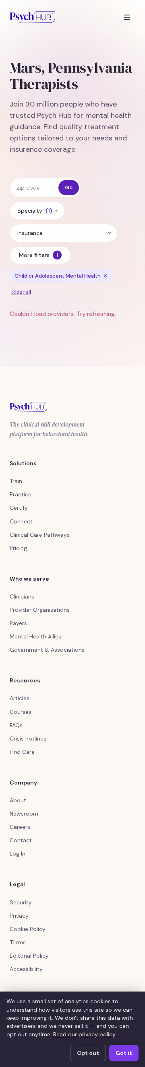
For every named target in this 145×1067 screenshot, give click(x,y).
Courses (20, 712)
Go (68, 187)
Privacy (19, 915)
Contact (21, 840)
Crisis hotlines (28, 738)
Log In (17, 853)
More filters (38, 255)
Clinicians (22, 596)
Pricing (18, 548)
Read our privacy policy (84, 1034)
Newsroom (24, 813)
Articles (19, 698)
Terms (18, 942)
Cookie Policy (28, 929)
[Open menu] (126, 16)
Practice (20, 494)
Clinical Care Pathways (40, 534)
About (18, 800)
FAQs (16, 725)
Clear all (21, 292)
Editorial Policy (29, 955)
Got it (124, 1053)
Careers (20, 827)
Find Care (22, 751)
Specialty (37, 210)
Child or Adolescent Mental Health (61, 275)
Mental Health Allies (35, 636)
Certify (19, 507)
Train (16, 481)
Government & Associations (47, 649)
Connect (21, 521)
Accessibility (26, 969)
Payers (18, 623)
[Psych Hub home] (32, 17)
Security (21, 902)
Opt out (88, 1053)
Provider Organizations (40, 609)
